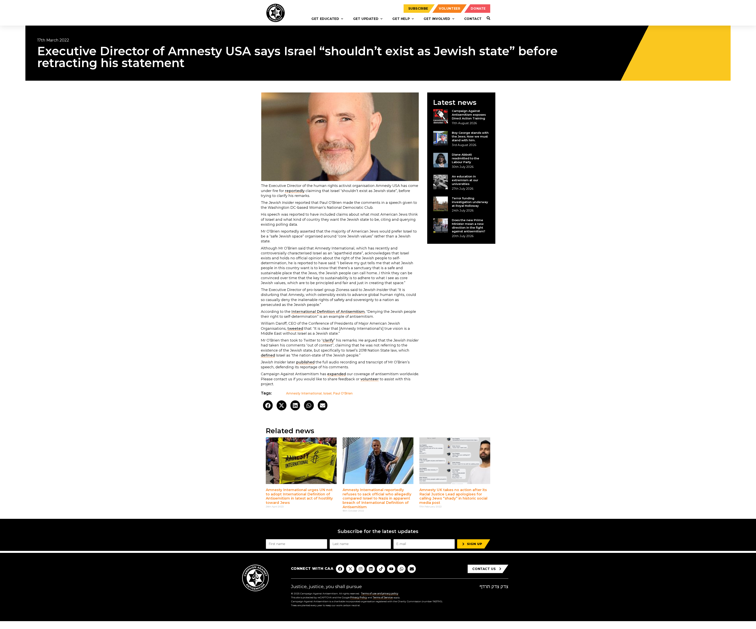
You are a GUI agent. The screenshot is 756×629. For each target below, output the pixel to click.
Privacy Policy (358, 597)
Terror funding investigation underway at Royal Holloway (470, 202)
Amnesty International (304, 393)
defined (268, 355)
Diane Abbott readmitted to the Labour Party (465, 158)
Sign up (474, 544)
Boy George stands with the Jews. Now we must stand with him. (470, 136)
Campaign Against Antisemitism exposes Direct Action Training (469, 114)
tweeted (295, 328)
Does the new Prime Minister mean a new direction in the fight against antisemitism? (468, 225)
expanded (336, 374)
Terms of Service (382, 597)
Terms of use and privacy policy (379, 593)
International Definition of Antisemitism (328, 311)
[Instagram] (360, 569)
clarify (328, 340)
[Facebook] (340, 569)
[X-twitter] (350, 569)
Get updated (366, 19)
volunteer (369, 379)
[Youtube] (391, 569)
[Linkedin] (371, 569)
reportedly (295, 191)
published (305, 362)
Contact (473, 19)
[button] (268, 405)
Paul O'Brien (343, 393)
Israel (327, 393)
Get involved (437, 19)
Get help (401, 19)
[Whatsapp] (401, 569)
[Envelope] (412, 569)
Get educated (325, 19)
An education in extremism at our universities (465, 180)
